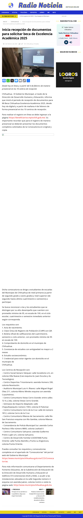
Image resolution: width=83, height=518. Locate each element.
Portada (36, 44)
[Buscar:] (71, 16)
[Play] (66, 42)
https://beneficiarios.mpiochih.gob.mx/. (27, 117)
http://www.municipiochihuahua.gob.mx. (33, 485)
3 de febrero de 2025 (11, 44)
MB (48, 12)
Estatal (14, 12)
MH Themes (57, 516)
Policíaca (24, 12)
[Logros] (68, 86)
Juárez (42, 12)
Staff (21, 44)
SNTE (54, 12)
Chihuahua (5, 12)
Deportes (33, 12)
